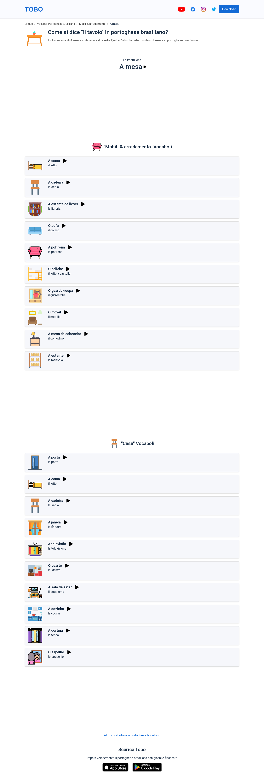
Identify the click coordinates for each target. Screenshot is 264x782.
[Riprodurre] (145, 67)
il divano (53, 230)
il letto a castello (59, 273)
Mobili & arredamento (92, 23)
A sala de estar (60, 587)
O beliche (55, 269)
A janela (54, 522)
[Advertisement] (132, 104)
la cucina (54, 613)
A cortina (55, 630)
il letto (52, 165)
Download (229, 9)
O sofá (53, 226)
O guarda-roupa (60, 290)
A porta (54, 457)
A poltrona (56, 247)
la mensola (55, 360)
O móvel (54, 312)
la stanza (54, 570)
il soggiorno (56, 592)
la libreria (54, 208)
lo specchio (56, 657)
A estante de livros (63, 204)
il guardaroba (57, 295)
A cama (54, 161)
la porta (53, 462)
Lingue (29, 23)
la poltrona (55, 252)
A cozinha (56, 609)
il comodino (56, 338)
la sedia (53, 187)
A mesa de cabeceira (64, 334)
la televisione (57, 548)
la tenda (53, 635)
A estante (56, 355)
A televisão (57, 544)
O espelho (56, 652)
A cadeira (55, 182)
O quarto (55, 565)
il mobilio (54, 317)
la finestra (54, 527)
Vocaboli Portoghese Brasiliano (56, 23)
